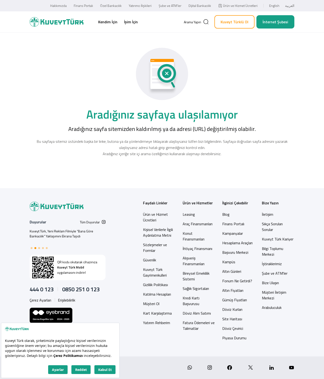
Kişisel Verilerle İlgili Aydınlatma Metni (158, 232)
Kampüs (228, 262)
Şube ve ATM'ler (274, 273)
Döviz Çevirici (232, 328)
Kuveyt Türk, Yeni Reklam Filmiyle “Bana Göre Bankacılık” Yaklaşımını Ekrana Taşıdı (61, 234)
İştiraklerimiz (272, 264)
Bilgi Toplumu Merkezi (272, 251)
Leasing (189, 214)
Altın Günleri (231, 271)
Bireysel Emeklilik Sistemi (196, 276)
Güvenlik (149, 260)
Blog (226, 214)
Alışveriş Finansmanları (193, 261)
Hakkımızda (58, 5)
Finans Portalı (83, 5)
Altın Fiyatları (232, 290)
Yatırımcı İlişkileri (140, 5)
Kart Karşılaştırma (157, 313)
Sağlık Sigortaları (196, 288)
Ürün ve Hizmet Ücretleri (240, 5)
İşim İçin (131, 22)
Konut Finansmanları (193, 236)
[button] (31, 248)
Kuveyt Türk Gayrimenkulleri (155, 272)
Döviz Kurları (232, 309)
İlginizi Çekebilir (235, 203)
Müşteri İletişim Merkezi (274, 295)
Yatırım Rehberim (156, 323)
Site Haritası (232, 319)
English (274, 5)
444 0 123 (42, 289)
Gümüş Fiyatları (234, 300)
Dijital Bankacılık (200, 5)
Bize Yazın (270, 203)
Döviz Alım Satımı (197, 313)
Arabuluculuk (272, 307)
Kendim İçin (107, 22)
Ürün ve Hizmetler (198, 203)
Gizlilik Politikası (155, 285)
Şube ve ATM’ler (170, 5)
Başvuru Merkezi (235, 252)
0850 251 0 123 (81, 289)
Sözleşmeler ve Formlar (155, 247)
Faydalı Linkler (155, 203)
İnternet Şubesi (275, 22)
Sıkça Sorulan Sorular (272, 226)
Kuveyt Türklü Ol (234, 22)
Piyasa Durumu (234, 338)
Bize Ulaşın (270, 283)
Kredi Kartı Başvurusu (191, 301)
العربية (289, 5)
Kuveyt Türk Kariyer (277, 239)
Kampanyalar (232, 233)
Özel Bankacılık (111, 5)
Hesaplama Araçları (237, 243)
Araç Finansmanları (198, 224)
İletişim (267, 214)
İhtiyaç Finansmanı (197, 248)
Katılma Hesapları (157, 294)
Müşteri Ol (151, 304)
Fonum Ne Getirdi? (237, 281)
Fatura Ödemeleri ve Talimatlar (199, 325)
